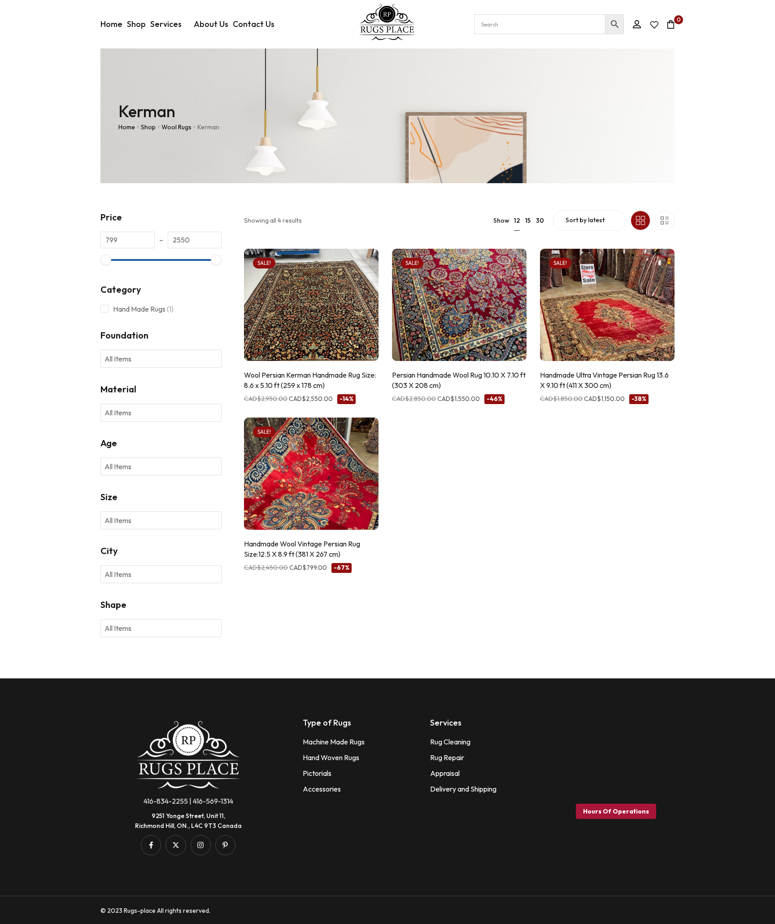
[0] (671, 24)
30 (540, 220)
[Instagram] (201, 845)
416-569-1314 (213, 800)
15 (528, 220)
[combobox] (123, 358)
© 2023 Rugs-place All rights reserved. (155, 910)
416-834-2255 (166, 800)
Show (501, 220)
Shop (148, 127)
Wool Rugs (176, 127)
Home (126, 127)
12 (517, 220)
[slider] (105, 260)
